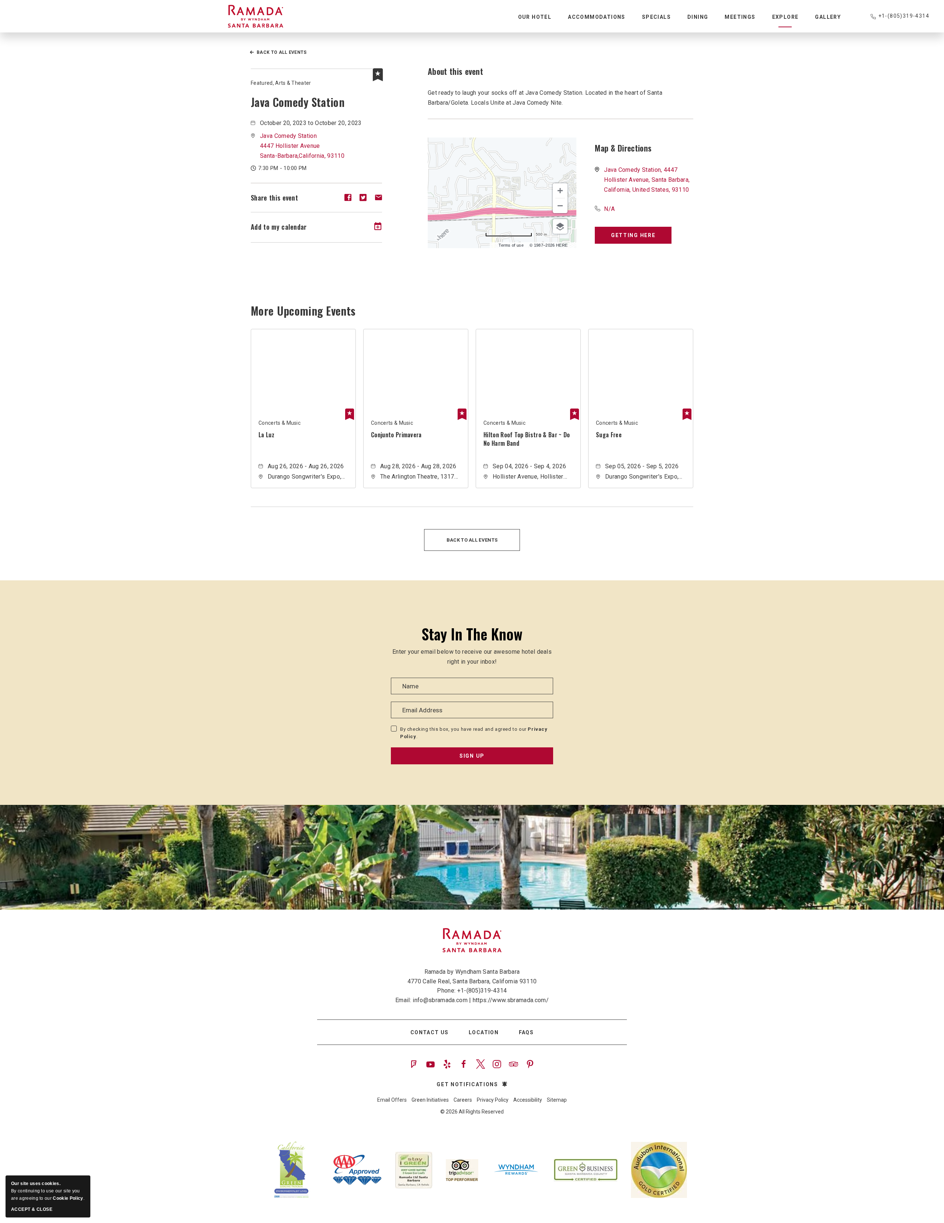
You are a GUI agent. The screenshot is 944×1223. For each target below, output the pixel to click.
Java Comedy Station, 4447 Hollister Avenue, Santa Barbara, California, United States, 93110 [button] (647, 179)
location (484, 1032)
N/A (609, 208)
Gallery (828, 17)
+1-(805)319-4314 (903, 16)
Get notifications (467, 1084)
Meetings (740, 17)
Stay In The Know (472, 634)
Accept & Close (31, 1209)
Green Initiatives (430, 1100)
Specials (656, 17)
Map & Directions (623, 148)
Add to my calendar (279, 227)
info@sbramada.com (440, 1000)
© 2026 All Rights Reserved (472, 1112)
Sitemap (557, 1100)
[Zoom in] (560, 190)
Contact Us (429, 1032)
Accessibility (527, 1100)
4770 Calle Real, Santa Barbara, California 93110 (472, 981)
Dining (697, 17)
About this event (455, 71)
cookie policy (68, 1198)
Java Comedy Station (297, 102)
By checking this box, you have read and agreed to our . (474, 732)
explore (785, 17)
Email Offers (392, 1100)
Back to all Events (282, 52)
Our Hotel (535, 17)
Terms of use (511, 245)
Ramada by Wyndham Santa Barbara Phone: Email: (472, 986)
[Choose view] (560, 226)
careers (463, 1100)
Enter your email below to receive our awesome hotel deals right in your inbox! (472, 656)
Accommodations (596, 17)
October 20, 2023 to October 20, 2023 (311, 122)
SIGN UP (472, 756)
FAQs (526, 1032)
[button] (302, 145)
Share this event (274, 197)
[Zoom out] (560, 205)
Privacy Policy (493, 1100)
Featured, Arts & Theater (281, 83)
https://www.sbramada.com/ (511, 1000)
